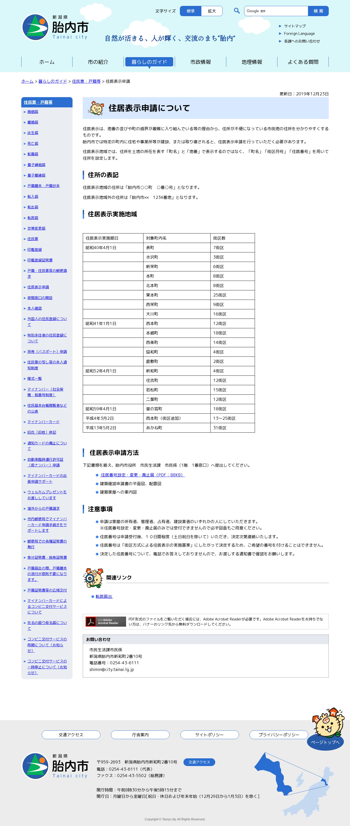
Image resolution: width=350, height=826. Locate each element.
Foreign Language (299, 33)
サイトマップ (295, 26)
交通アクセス (71, 735)
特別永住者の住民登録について (47, 338)
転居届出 (104, 596)
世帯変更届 (36, 228)
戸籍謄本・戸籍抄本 (43, 185)
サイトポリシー (209, 735)
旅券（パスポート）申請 (47, 351)
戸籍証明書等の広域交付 (47, 590)
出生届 (32, 132)
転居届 (32, 217)
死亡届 (32, 143)
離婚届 (32, 122)
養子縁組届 (36, 164)
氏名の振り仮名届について (47, 625)
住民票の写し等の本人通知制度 (47, 365)
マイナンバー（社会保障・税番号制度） (45, 392)
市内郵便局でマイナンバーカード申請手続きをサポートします (47, 524)
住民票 (32, 238)
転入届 (32, 196)
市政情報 (200, 61)
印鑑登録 (34, 249)
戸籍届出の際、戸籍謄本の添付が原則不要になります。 (47, 574)
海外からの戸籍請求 (43, 508)
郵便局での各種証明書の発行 (47, 544)
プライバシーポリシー (279, 735)
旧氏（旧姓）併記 (41, 432)
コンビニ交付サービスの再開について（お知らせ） (47, 645)
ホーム (47, 61)
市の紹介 (98, 61)
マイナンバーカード (43, 421)
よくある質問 (303, 61)
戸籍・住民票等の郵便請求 (47, 273)
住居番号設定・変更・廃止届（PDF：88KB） (142, 475)
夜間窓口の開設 (40, 297)
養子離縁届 (36, 175)
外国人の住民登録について (47, 321)
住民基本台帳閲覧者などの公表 (47, 408)
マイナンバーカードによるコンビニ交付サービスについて (47, 606)
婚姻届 (32, 111)
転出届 (32, 207)
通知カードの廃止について (47, 446)
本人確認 (34, 308)
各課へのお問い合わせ (302, 41)
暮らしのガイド (149, 61)
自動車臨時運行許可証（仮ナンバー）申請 (45, 462)
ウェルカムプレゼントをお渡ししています (47, 495)
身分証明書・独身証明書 (47, 557)
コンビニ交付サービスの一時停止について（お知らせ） (47, 667)
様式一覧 (34, 378)
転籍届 (32, 153)
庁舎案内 (140, 735)
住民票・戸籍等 (86, 81)
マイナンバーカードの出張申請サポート (47, 478)
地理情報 (252, 61)
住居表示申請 (38, 286)
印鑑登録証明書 (40, 260)
